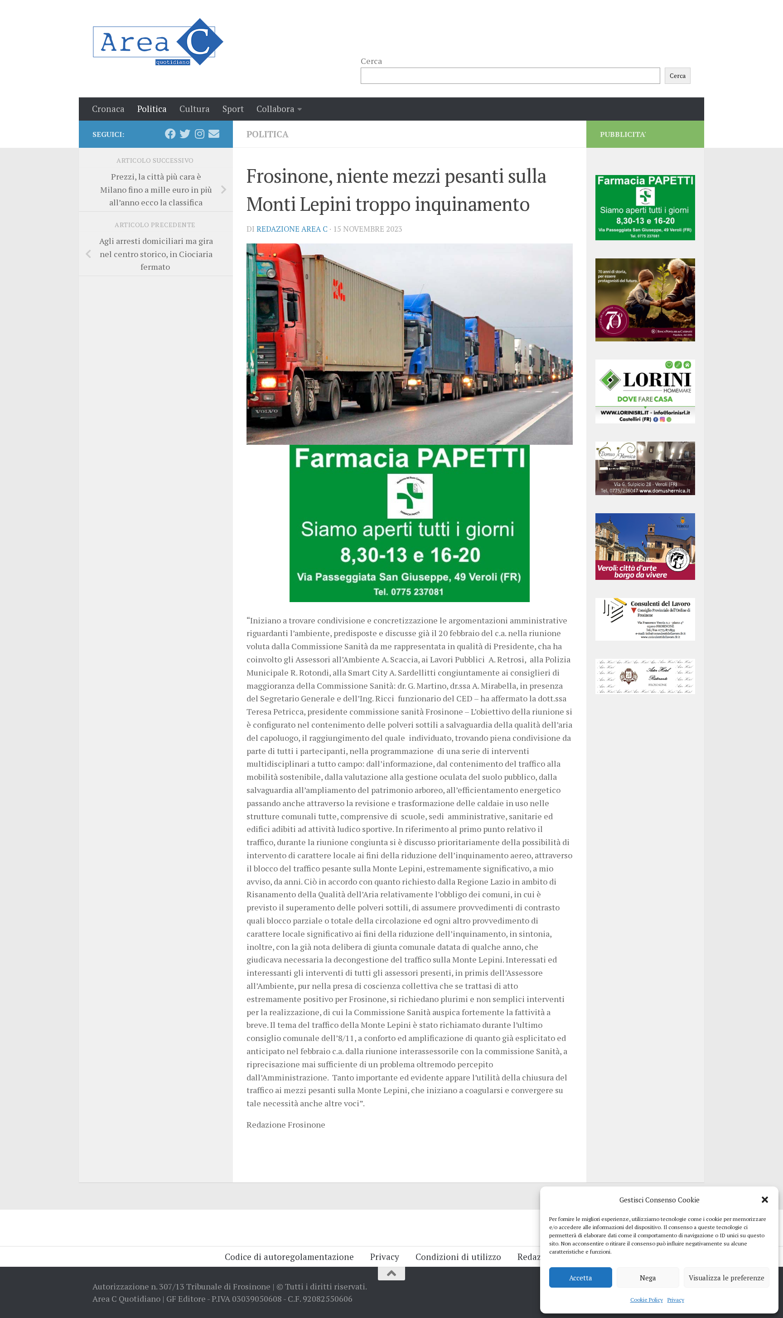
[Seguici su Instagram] (199, 133)
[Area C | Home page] (157, 41)
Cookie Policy (646, 1299)
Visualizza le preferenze (726, 1277)
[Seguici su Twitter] (184, 133)
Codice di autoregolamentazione (289, 1256)
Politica (152, 108)
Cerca (371, 60)
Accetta (580, 1277)
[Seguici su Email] (213, 133)
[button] (764, 1199)
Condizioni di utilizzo (458, 1256)
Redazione (538, 1256)
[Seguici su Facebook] (170, 133)
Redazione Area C (292, 229)
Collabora (275, 108)
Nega (648, 1277)
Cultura (194, 108)
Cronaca (108, 108)
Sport (233, 108)
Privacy (675, 1299)
